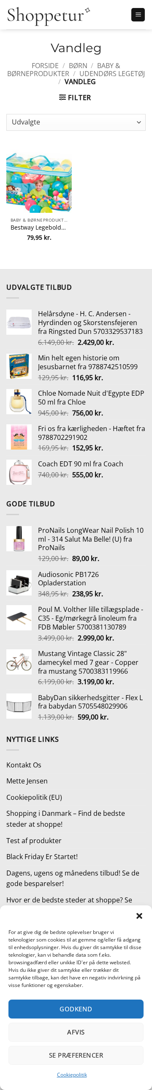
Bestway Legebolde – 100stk (39, 227)
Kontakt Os (23, 765)
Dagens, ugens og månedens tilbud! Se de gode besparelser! (72, 878)
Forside (45, 65)
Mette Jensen (27, 781)
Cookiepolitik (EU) (34, 797)
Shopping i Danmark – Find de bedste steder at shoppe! (65, 819)
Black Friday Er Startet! (42, 856)
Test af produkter (34, 840)
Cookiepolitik (72, 1074)
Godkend (76, 1009)
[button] (139, 916)
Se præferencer (76, 1055)
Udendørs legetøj (112, 73)
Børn (78, 65)
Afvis (75, 1032)
